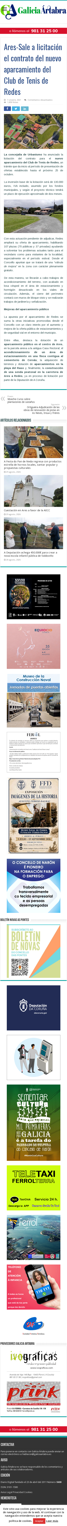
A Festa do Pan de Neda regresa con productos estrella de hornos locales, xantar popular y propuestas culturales (32, 465)
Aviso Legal (6, 1492)
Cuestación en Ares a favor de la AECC (27, 510)
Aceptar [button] (39, 1521)
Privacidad (18, 1492)
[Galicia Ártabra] (33, 11)
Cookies (28, 1492)
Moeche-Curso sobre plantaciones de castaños (21, 399)
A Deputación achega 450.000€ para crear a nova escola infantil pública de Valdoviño (30, 554)
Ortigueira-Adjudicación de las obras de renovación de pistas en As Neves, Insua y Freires (41, 408)
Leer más (52, 1521)
